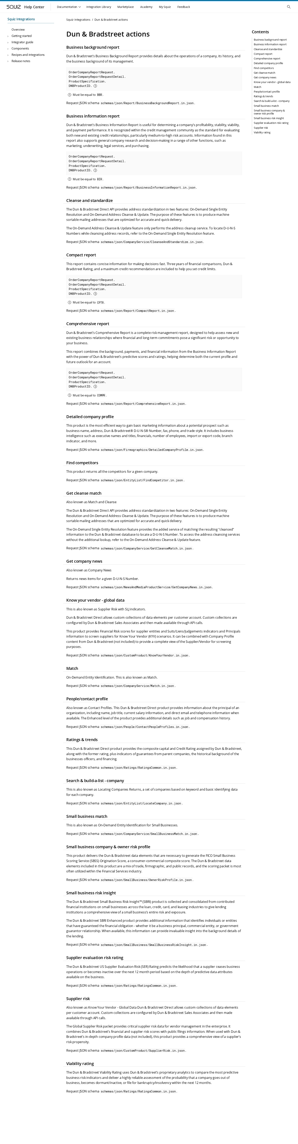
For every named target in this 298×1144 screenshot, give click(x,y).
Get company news (265, 77)
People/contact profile (267, 91)
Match (257, 87)
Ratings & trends (263, 96)
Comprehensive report (267, 58)
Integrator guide (22, 42)
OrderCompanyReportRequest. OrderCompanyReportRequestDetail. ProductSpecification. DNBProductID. (97, 79)
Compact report (263, 54)
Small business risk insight (269, 118)
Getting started (22, 36)
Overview (18, 30)
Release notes (21, 61)
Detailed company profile (268, 63)
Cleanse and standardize (268, 49)
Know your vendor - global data (272, 82)
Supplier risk (261, 128)
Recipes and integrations (28, 55)
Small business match (266, 106)
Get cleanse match (264, 72)
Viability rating (262, 132)
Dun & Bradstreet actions (111, 20)
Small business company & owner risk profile (269, 112)
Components (20, 48)
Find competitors (264, 68)
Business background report (270, 40)
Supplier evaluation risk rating (271, 123)
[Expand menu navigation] (8, 36)
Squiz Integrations (21, 19)
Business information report (270, 44)
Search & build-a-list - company (272, 101)
